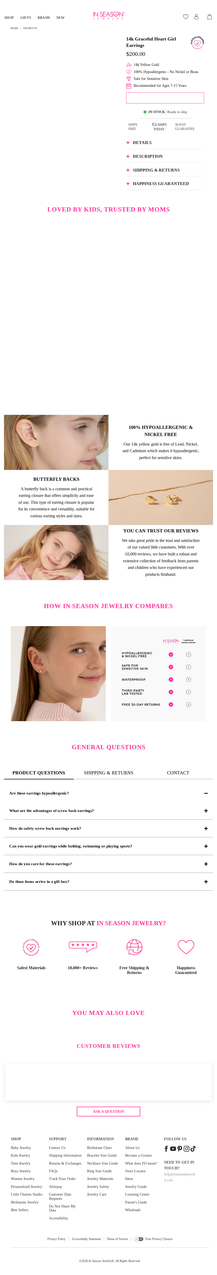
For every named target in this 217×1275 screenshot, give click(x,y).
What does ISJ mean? (141, 1163)
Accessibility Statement (86, 1239)
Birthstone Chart (99, 1148)
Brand (44, 18)
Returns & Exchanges (65, 1163)
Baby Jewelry (21, 1148)
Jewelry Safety (98, 1187)
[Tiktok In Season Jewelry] (193, 1149)
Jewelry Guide (136, 1187)
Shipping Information (65, 1155)
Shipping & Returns (108, 772)
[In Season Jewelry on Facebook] (166, 1149)
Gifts (25, 18)
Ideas (129, 1179)
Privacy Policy (56, 1239)
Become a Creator (138, 1155)
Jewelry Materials (100, 1179)
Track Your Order (62, 1179)
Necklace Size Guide (102, 1163)
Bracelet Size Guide (102, 1155)
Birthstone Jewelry (25, 1202)
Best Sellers (19, 1210)
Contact (178, 772)
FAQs (53, 1171)
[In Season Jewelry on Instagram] (186, 1149)
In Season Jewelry (100, 1261)
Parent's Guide (136, 1202)
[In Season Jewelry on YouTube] (173, 1149)
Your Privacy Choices (159, 1239)
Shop (9, 18)
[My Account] (196, 16)
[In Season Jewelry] (108, 16)
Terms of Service (117, 1239)
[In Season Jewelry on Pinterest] (180, 1149)
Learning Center (137, 1194)
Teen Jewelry (20, 1163)
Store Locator (135, 1171)
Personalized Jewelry (26, 1187)
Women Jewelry (23, 1179)
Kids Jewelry (20, 1155)
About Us (132, 1148)
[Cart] (210, 16)
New (60, 18)
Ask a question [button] (108, 1112)
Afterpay (55, 1187)
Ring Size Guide (99, 1171)
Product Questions (38, 772)
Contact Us (57, 1148)
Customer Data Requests (60, 1196)
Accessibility (58, 1218)
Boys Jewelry (21, 1171)
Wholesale (133, 1210)
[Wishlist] (186, 16)
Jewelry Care (96, 1194)
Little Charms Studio (26, 1194)
